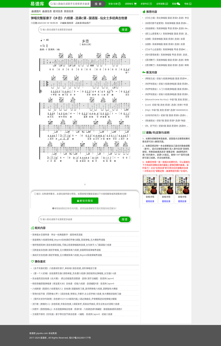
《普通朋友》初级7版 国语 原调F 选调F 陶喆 (164, 120)
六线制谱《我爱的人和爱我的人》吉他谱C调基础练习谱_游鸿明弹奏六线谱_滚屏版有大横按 (75, 288)
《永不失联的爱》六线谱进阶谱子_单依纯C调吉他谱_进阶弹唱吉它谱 (64, 268)
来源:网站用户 (84, 23)
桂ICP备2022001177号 (80, 337)
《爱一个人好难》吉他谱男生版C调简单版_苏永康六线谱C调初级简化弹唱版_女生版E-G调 (74, 273)
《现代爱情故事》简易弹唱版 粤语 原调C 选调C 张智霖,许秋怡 (167, 54)
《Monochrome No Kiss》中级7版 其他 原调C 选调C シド (167, 99)
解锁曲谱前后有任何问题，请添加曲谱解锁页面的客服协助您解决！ (86, 208)
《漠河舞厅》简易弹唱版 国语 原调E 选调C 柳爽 (166, 59)
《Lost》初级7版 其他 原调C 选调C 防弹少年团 (166, 104)
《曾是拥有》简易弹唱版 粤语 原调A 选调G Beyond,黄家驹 (167, 28)
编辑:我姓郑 (67, 23)
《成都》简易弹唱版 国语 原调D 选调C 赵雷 (164, 38)
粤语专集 (150, 184)
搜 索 (98, 4)
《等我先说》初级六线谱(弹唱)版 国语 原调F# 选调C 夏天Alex (167, 78)
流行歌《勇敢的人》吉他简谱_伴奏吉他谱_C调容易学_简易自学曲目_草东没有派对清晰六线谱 (75, 303)
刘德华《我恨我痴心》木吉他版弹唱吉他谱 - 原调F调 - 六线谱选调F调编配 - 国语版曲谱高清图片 (77, 309)
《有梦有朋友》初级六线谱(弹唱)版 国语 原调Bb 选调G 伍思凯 (167, 83)
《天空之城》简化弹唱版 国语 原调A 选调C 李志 (166, 17)
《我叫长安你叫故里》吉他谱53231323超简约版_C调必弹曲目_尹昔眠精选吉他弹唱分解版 (74, 298)
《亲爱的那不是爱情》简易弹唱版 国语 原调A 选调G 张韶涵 (167, 23)
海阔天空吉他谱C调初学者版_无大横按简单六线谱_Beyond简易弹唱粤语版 (67, 255)
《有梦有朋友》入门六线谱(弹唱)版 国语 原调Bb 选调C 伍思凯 (167, 89)
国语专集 (166, 184)
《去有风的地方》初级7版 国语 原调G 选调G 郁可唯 (167, 115)
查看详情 (150, 196)
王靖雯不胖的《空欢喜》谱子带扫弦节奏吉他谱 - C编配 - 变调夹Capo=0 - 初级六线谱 (72, 314)
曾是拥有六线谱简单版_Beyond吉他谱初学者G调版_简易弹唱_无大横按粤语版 (68, 239)
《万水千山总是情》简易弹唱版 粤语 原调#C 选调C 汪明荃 (167, 49)
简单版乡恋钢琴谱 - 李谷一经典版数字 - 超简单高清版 (57, 234)
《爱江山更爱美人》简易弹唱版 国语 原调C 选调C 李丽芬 (167, 33)
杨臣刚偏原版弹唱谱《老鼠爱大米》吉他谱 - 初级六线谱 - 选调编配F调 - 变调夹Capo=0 (73, 283)
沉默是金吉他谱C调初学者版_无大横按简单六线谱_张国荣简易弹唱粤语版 (66, 249)
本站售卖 (52, 333)
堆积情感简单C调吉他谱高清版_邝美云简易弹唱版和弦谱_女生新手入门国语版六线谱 (71, 244)
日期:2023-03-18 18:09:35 (45, 23)
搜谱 (125, 29)
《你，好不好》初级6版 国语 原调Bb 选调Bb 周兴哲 (167, 125)
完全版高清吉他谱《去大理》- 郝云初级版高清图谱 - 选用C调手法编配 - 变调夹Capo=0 (73, 278)
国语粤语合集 (182, 184)
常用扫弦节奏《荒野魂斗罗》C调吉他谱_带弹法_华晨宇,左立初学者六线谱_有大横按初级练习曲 (76, 293)
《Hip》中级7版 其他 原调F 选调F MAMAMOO (166, 110)
